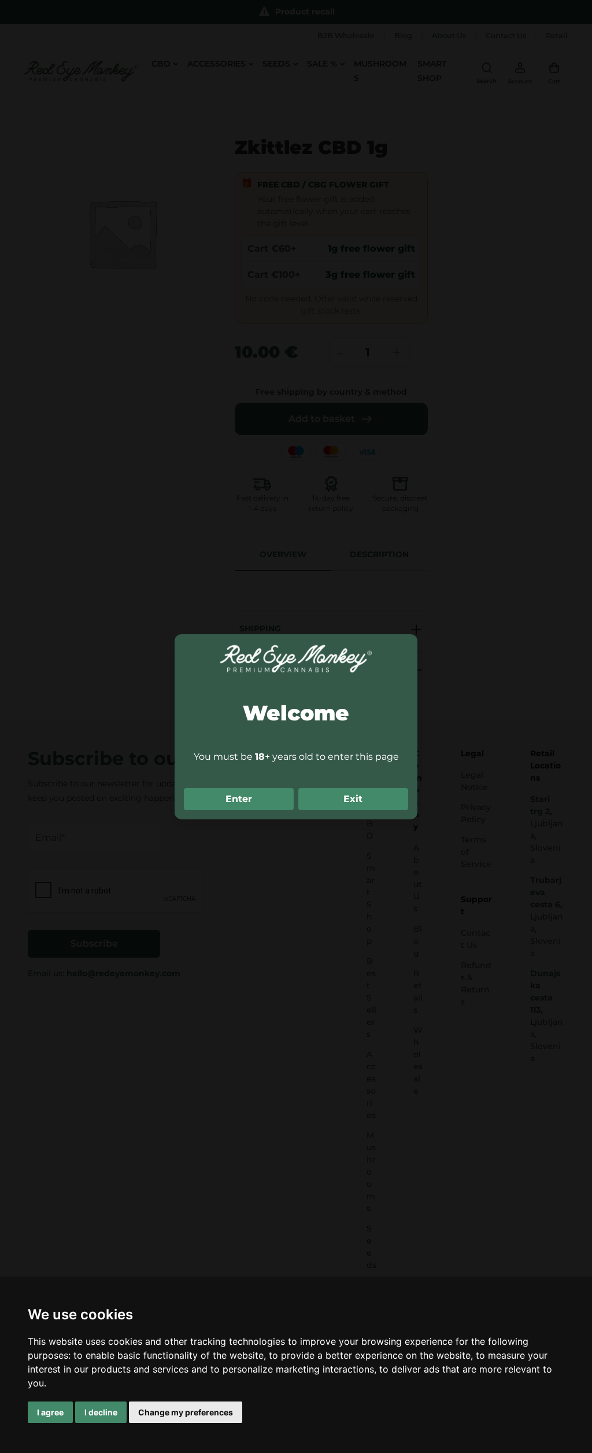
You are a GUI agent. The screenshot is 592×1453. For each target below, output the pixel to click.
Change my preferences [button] (185, 1412)
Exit (352, 798)
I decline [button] (100, 1412)
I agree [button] (50, 1412)
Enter (238, 798)
